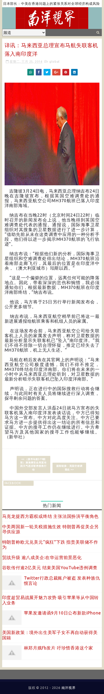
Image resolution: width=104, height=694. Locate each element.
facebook (13, 483)
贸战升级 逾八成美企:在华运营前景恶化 (42, 557)
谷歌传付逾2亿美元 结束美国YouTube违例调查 (49, 567)
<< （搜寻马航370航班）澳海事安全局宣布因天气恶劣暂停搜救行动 (33, 464)
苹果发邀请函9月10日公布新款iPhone (62, 612)
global (54, 61)
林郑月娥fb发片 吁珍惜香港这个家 (58, 647)
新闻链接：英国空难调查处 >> (69, 468)
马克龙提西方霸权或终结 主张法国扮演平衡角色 (50, 516)
